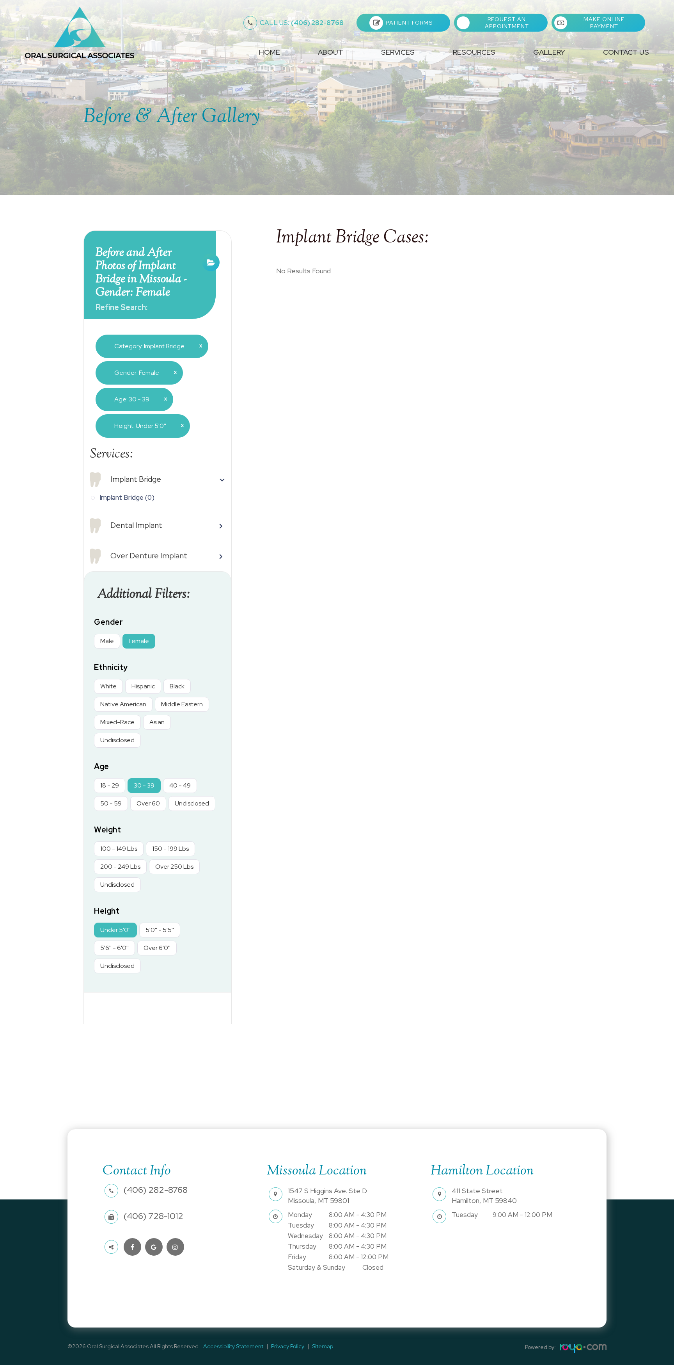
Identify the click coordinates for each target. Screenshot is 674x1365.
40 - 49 (180, 785)
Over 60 (148, 803)
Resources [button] (474, 52)
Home (269, 52)
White (108, 686)
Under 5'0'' (115, 930)
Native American (123, 704)
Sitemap (322, 1346)
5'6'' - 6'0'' (114, 948)
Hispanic (143, 686)
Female (139, 641)
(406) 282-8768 (302, 22)
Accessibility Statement (233, 1346)
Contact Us (626, 52)
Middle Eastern (182, 704)
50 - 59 (111, 803)
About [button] (330, 52)
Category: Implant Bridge (155, 346)
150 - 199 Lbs (170, 849)
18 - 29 (109, 785)
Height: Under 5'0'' (146, 425)
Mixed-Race (117, 722)
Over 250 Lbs (174, 866)
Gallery (549, 52)
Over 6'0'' (157, 948)
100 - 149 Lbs (118, 849)
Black (177, 686)
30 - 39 (144, 785)
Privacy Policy (287, 1346)
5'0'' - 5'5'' (159, 930)
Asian (157, 722)
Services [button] (398, 52)
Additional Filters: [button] (143, 594)
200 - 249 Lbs (120, 866)
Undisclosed (117, 740)
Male (107, 641)
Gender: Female (142, 372)
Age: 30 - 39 (137, 399)
